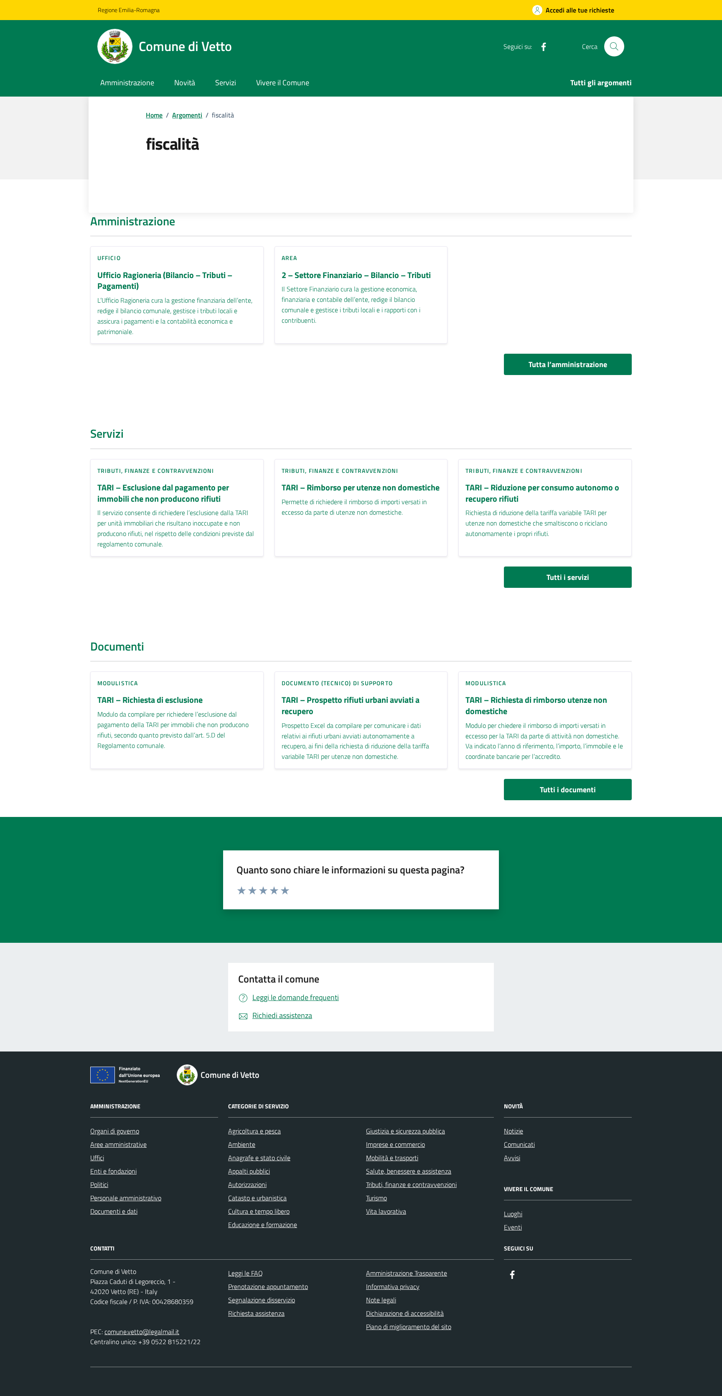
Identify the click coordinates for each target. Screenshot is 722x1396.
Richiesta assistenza (256, 1313)
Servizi (225, 82)
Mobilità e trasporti (392, 1158)
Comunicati (519, 1144)
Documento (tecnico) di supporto (337, 683)
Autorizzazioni (247, 1184)
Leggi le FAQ (245, 1273)
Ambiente (241, 1144)
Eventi (513, 1227)
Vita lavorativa (386, 1211)
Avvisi (512, 1158)
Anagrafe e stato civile (259, 1158)
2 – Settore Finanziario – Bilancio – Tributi (356, 275)
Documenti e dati (113, 1211)
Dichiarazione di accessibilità (405, 1313)
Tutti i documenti (568, 789)
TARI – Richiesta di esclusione (150, 700)
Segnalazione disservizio (261, 1300)
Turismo (376, 1198)
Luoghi (513, 1214)
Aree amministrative (118, 1144)
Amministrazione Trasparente (406, 1273)
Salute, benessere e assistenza (408, 1171)
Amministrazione (127, 82)
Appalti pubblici (249, 1171)
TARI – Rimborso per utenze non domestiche (361, 487)
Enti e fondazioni (113, 1171)
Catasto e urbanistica (257, 1198)
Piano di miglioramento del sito (408, 1327)
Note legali (381, 1300)
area (289, 257)
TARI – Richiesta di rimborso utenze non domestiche (536, 705)
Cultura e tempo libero (259, 1211)
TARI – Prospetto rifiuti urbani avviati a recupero (350, 705)
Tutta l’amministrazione (568, 364)
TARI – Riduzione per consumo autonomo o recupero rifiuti (542, 493)
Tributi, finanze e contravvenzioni (155, 470)
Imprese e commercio (395, 1144)
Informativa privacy (392, 1286)
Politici (99, 1184)
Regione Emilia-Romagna (129, 9)
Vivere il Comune (282, 82)
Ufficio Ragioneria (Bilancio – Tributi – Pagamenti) (164, 281)
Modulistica (117, 683)
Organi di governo (114, 1131)
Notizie (513, 1131)
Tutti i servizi (568, 577)
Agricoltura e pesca (254, 1131)
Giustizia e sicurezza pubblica (405, 1131)
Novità (184, 82)
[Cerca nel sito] (614, 46)
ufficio (109, 257)
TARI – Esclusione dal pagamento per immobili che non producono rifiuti (163, 493)
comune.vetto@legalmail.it (141, 1332)
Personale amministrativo (125, 1198)
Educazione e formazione (262, 1225)
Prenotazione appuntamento (268, 1286)
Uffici (97, 1158)
